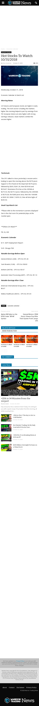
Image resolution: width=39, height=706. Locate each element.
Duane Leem (5, 404)
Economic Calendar (6, 52)
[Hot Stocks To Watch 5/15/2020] (19, 339)
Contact (12, 687)
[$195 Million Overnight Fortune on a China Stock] (6, 447)
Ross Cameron (7, 63)
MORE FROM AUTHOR (9, 331)
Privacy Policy (20, 661)
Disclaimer (20, 687)
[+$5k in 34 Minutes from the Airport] (19, 382)
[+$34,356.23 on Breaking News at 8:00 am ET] (6, 437)
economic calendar (13, 306)
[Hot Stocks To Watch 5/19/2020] (7, 339)
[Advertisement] (19, 27)
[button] (36, 3)
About (4, 687)
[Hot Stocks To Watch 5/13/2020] (32, 339)
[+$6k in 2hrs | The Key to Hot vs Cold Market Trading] (6, 418)
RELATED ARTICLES (8, 328)
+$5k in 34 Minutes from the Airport (15, 399)
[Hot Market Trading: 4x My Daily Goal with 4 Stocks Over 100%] (6, 427)
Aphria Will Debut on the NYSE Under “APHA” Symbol (9, 316)
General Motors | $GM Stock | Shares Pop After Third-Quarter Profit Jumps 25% (29, 317)
